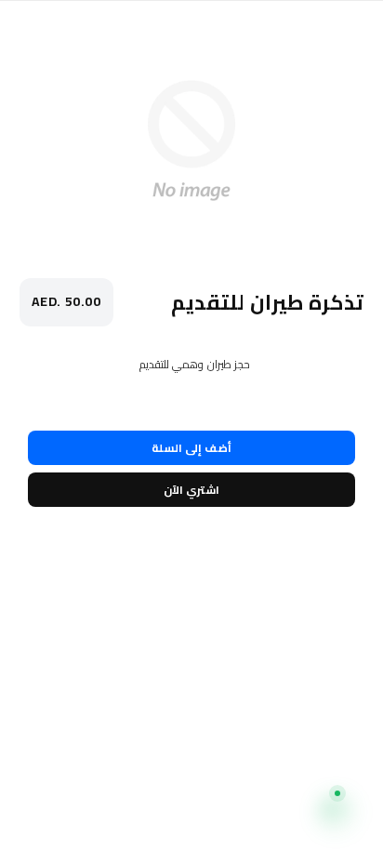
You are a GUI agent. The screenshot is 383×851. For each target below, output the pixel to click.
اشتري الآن (191, 489)
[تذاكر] (240, 814)
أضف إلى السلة (191, 448)
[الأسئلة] (144, 814)
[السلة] (46, 814)
